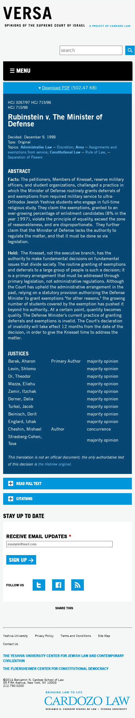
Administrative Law (36, 147)
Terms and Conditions (76, 635)
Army (80, 147)
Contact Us (10, 644)
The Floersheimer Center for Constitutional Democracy (55, 668)
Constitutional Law (65, 152)
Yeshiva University (15, 635)
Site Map (104, 635)
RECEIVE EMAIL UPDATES (38, 536)
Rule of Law (95, 152)
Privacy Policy (44, 635)
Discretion (65, 147)
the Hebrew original (54, 464)
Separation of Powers (25, 157)
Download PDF (56, 87)
